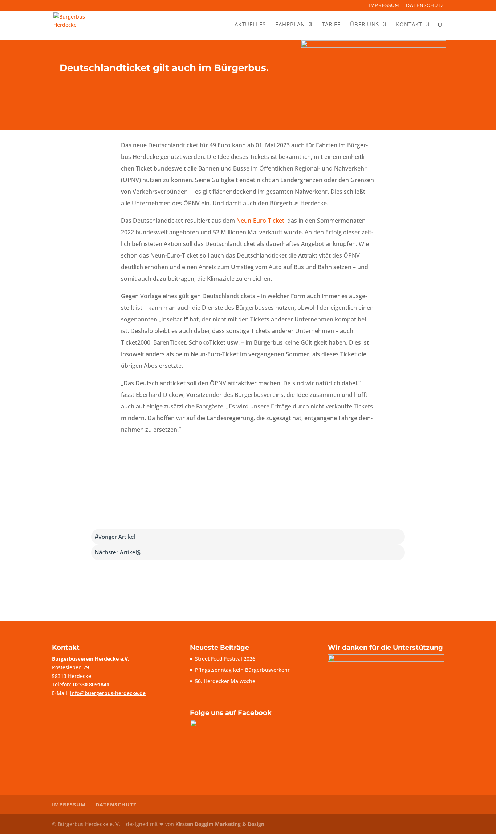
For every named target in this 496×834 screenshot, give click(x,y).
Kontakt (409, 25)
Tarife (331, 25)
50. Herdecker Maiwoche (225, 681)
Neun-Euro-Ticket (260, 221)
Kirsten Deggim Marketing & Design (219, 824)
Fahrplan (290, 25)
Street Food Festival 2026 (225, 658)
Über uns (364, 25)
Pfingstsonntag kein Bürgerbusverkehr (242, 669)
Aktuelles (250, 25)
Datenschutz (425, 5)
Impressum (384, 5)
